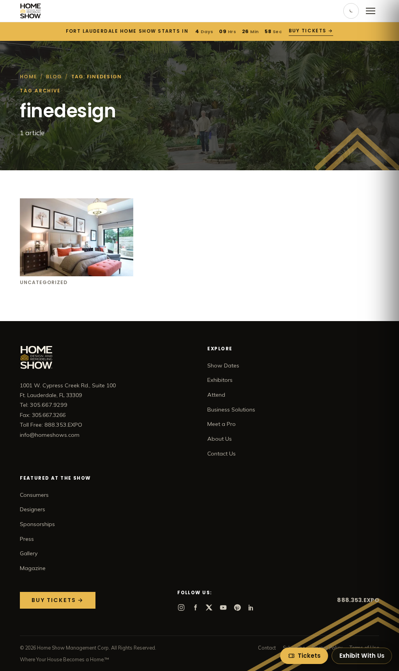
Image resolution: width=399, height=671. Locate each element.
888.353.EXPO (358, 600)
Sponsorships (37, 524)
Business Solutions (231, 409)
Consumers (34, 494)
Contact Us (221, 453)
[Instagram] (181, 607)
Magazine (33, 568)
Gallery (29, 553)
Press (27, 538)
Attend (216, 394)
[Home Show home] (30, 11)
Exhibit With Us (362, 656)
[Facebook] (195, 607)
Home (28, 76)
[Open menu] (370, 11)
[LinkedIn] (251, 607)
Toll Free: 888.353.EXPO (51, 424)
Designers (32, 509)
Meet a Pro (221, 423)
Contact (267, 648)
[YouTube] (223, 607)
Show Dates (223, 365)
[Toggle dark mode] (351, 11)
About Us (219, 438)
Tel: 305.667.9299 (43, 404)
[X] (209, 607)
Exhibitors (220, 379)
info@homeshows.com (49, 434)
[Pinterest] (237, 607)
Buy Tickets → (311, 31)
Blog (54, 76)
